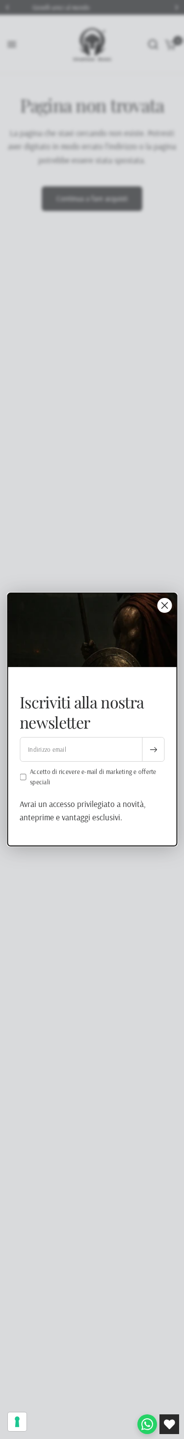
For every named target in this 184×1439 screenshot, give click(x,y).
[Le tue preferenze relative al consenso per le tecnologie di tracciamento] (17, 1421)
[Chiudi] (164, 605)
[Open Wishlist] (169, 1424)
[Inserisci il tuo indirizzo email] (153, 749)
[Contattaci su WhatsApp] (147, 1424)
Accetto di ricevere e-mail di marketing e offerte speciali (93, 777)
